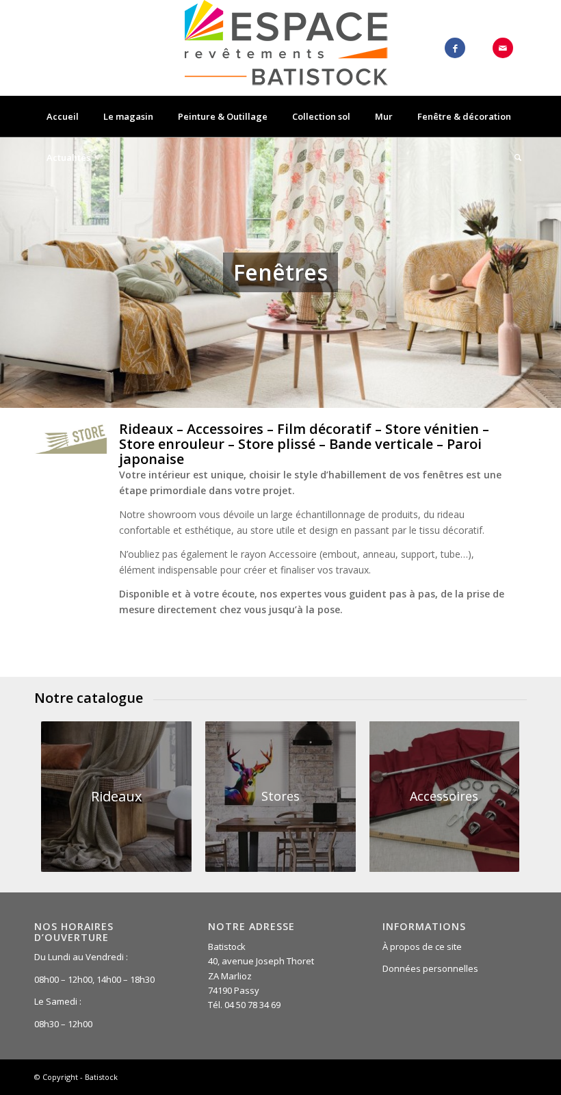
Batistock (101, 1077)
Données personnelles (430, 968)
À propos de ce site (422, 946)
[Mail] (503, 48)
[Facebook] (455, 48)
